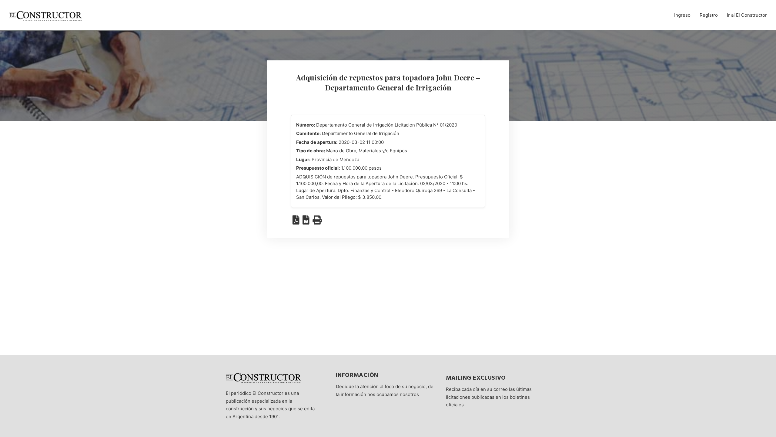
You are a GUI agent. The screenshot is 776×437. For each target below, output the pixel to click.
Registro (709, 15)
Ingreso (682, 15)
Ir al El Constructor (747, 15)
